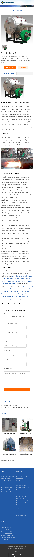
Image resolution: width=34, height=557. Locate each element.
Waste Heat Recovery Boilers (7, 491)
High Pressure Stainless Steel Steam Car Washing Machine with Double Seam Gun (23, 502)
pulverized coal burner (18, 401)
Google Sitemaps (15, 548)
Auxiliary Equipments (5, 496)
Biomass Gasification (5, 489)
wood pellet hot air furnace (15, 289)
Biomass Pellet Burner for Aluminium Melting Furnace (16, 407)
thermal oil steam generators (16, 296)
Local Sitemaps (23, 548)
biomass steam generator (8, 284)
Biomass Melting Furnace (6, 487)
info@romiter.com (8, 533)
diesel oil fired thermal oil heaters (22, 281)
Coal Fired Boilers (17, 10)
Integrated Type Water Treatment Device (9, 434)
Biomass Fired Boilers (21, 478)
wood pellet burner (18, 278)
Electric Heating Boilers (21, 476)
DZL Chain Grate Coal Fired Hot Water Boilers (9, 453)
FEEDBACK (23, 67)
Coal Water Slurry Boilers (21, 485)
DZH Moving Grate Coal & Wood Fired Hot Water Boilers (25, 453)
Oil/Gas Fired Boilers (20, 474)
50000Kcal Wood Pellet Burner (10, 405)
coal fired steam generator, (15, 291)
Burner (17, 489)
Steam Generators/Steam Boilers (8, 474)
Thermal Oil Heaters (5, 478)
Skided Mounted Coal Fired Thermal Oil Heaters (26, 434)
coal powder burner (8, 401)
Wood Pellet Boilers (20, 480)
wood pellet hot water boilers (20, 276)
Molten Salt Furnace (5, 485)
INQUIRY (11, 67)
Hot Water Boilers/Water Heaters (8, 476)
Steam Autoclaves (5, 494)
